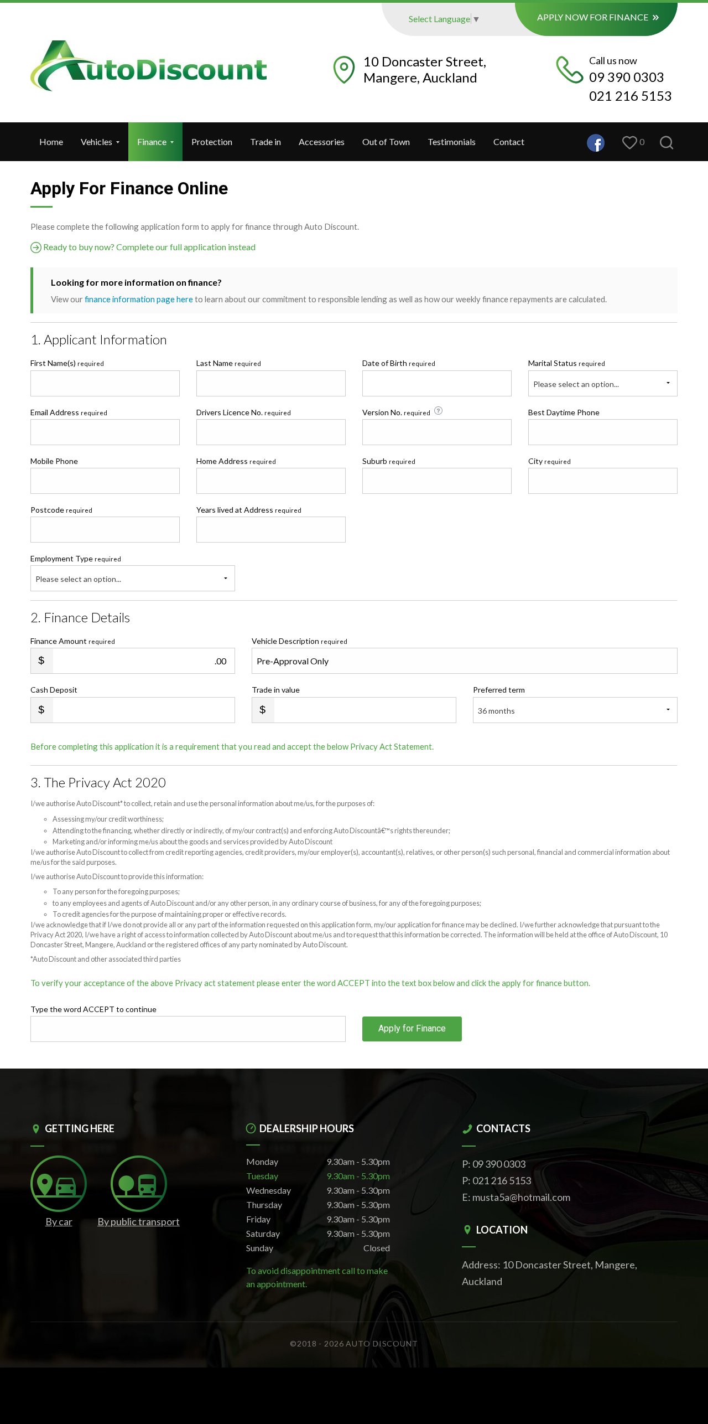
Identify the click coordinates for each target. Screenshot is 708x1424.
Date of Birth (398, 363)
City (549, 461)
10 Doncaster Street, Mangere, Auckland (424, 69)
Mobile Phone (54, 461)
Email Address (68, 412)
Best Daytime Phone (564, 412)
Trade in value (276, 689)
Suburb (388, 461)
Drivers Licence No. (243, 412)
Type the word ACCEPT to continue (93, 1009)
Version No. (396, 412)
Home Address (236, 461)
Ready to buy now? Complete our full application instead (148, 246)
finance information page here (139, 299)
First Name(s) (67, 363)
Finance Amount (72, 641)
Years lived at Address (248, 509)
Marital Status (566, 363)
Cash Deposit (53, 689)
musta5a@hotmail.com (521, 1197)
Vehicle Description (299, 641)
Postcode (61, 509)
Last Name (228, 363)
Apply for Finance (412, 1028)
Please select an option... (576, 384)
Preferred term (499, 689)
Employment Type (75, 569)
